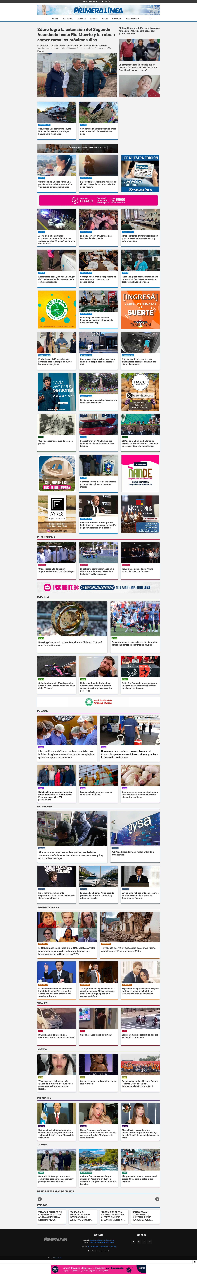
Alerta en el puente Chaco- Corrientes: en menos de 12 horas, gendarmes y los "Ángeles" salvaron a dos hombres (56, 240)
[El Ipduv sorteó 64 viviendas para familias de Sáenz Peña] (98, 219)
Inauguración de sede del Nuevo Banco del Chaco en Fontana (137, 570)
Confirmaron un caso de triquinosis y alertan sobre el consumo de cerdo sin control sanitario (140, 794)
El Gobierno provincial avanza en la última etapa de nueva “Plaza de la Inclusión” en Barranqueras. (97, 571)
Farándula (41, 1126)
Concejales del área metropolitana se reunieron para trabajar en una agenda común (98, 279)
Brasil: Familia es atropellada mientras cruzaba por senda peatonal (56, 1036)
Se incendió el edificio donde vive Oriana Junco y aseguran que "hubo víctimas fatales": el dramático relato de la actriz (56, 1134)
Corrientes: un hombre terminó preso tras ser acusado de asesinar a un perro (98, 131)
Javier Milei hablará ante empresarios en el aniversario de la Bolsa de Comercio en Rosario (140, 895)
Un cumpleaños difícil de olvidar (96, 1035)
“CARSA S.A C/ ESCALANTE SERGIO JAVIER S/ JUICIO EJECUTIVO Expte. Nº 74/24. (80, 1217)
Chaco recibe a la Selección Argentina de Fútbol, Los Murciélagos (56, 570)
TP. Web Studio (57, 1258)
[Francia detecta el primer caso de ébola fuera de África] (98, 775)
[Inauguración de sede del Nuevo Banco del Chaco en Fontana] (140, 552)
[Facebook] (102, 1)
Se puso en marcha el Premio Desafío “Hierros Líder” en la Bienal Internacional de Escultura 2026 (140, 1084)
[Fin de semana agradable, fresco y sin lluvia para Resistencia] (98, 383)
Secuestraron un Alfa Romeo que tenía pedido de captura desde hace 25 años (97, 443)
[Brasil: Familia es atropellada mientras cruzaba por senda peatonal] (56, 1018)
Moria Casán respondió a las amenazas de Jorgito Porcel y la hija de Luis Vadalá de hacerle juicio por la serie (140, 1134)
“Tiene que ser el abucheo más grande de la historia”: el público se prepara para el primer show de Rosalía (55, 1085)
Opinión (41, 437)
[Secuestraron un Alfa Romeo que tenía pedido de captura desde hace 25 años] (98, 424)
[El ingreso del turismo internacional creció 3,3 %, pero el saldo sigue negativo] (140, 1160)
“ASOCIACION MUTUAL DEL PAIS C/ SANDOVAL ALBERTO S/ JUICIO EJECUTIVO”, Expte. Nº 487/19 (112, 1217)
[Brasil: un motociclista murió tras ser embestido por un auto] (140, 1018)
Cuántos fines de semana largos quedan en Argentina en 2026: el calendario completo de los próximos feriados (98, 1180)
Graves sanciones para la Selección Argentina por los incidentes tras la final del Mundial (134, 643)
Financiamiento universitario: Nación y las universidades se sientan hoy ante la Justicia (140, 238)
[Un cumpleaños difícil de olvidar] (98, 1018)
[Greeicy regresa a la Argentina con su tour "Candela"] (98, 1064)
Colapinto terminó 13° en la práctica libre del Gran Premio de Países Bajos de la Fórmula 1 (56, 685)
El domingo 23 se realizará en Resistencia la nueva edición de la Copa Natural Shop (96, 320)
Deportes (93, 19)
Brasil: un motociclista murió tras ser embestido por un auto (140, 1036)
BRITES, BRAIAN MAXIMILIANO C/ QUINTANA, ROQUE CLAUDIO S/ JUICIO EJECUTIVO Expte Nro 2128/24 (143, 1218)
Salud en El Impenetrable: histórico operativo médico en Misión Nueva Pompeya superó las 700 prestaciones (55, 796)
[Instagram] (105, 1)
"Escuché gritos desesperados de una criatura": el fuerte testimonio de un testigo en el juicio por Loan (140, 279)
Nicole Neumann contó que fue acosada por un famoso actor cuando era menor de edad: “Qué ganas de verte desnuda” (98, 1134)
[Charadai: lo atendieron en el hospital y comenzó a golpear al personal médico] (98, 465)
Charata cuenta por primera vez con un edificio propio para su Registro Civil (97, 362)
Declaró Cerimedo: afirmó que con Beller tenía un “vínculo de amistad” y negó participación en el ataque (98, 525)
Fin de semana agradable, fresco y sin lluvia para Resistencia (98, 401)
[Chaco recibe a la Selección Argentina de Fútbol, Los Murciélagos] (56, 552)
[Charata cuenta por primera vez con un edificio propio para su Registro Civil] (98, 342)
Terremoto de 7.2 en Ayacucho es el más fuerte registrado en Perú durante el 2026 (128, 949)
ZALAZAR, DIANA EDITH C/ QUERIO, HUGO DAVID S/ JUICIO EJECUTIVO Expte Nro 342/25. (50, 1216)
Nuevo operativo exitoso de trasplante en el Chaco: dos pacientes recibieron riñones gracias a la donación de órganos (129, 754)
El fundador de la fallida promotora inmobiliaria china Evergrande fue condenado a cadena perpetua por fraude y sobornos (55, 992)
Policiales (82, 19)
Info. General (68, 19)
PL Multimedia (42, 565)
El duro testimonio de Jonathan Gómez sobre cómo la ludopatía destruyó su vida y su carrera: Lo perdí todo (96, 687)
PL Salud (41, 747)
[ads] (77, 148)
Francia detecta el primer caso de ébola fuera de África (96, 793)
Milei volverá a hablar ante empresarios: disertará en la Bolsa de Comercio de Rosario (56, 895)
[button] (150, 19)
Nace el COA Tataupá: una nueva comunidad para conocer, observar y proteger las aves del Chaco (56, 1179)
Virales (41, 1031)
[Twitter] (109, 1)
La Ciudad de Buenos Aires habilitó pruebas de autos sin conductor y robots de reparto (97, 895)
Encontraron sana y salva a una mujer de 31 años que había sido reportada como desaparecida (56, 279)
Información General (44, 125)
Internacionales (132, 19)
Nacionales (116, 19)
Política (55, 19)
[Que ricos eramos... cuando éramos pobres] (56, 424)
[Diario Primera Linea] (98, 10)
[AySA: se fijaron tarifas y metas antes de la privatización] (135, 828)
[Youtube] (112, 1)
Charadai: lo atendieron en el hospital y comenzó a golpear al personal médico (98, 484)
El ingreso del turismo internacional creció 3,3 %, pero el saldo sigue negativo (139, 1179)
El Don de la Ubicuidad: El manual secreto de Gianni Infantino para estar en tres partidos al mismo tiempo (140, 443)
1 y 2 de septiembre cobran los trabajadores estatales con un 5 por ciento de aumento (139, 362)
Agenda (105, 19)
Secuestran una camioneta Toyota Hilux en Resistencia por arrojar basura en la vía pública (54, 131)
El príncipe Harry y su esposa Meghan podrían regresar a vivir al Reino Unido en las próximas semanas (140, 991)
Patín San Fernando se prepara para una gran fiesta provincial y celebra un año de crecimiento (139, 685)
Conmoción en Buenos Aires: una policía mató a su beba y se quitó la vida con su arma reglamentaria (55, 184)
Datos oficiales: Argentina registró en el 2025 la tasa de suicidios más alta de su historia (98, 184)
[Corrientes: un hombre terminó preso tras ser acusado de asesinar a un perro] (98, 112)
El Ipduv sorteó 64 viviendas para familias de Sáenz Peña (96, 237)
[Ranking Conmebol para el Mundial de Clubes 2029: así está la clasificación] (72, 618)
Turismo (41, 1172)
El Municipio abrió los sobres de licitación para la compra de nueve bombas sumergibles (55, 362)
